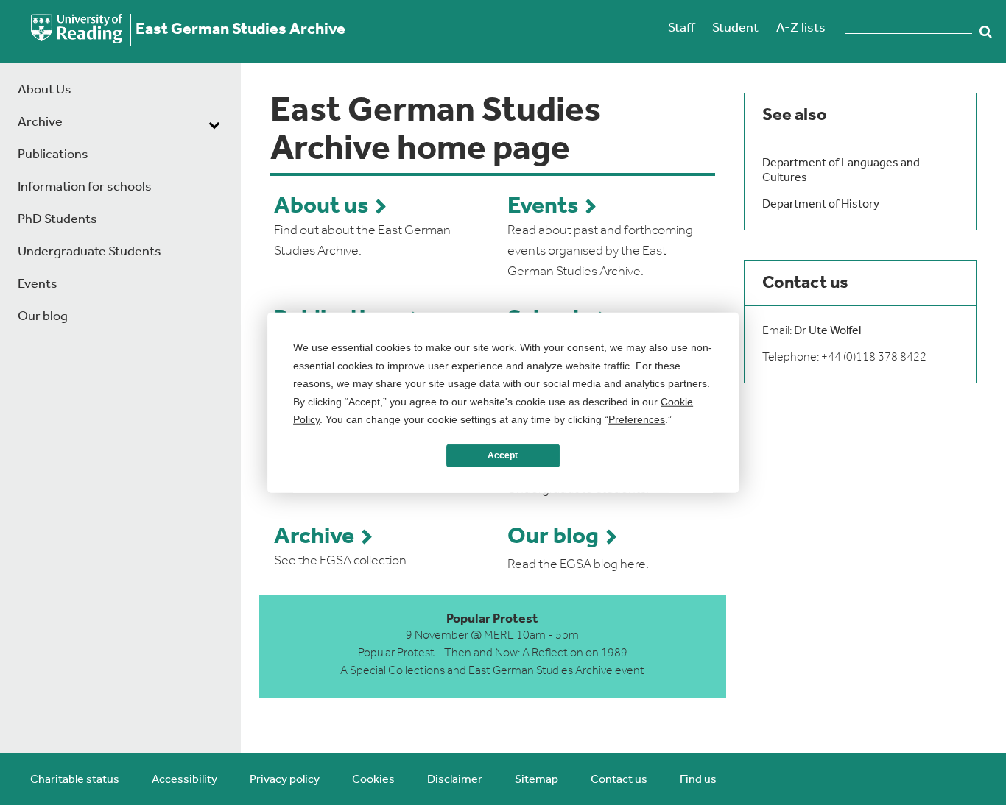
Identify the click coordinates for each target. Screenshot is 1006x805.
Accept (503, 455)
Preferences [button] (636, 419)
